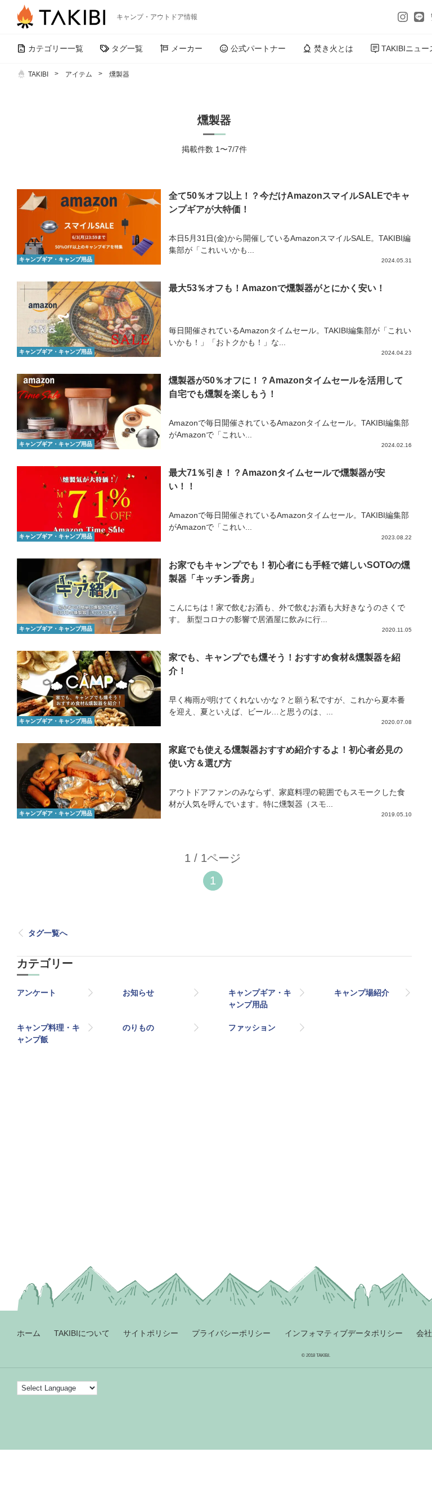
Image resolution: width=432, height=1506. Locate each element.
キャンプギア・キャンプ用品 (259, 998)
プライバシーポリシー (231, 1333)
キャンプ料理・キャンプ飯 (48, 1033)
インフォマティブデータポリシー (344, 1333)
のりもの (138, 1027)
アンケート (36, 992)
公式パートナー (258, 48)
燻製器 (119, 74)
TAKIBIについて (82, 1333)
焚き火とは (333, 48)
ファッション (252, 1027)
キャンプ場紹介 (361, 992)
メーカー (186, 48)
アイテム (78, 74)
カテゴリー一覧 (55, 48)
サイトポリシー (150, 1333)
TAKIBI (38, 74)
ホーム (28, 1333)
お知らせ (138, 992)
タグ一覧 (127, 48)
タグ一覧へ (48, 932)
